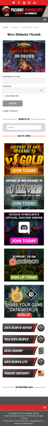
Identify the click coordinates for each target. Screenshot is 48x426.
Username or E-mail (11, 76)
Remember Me (12, 96)
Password (7, 86)
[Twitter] (13, 2)
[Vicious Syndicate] (24, 15)
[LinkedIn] (34, 2)
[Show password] (41, 90)
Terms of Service (21, 421)
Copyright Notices (36, 421)
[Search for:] (24, 127)
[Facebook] (19, 2)
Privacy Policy (8, 421)
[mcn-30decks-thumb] (24, 70)
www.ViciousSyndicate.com (15, 416)
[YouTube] (24, 2)
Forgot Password (10, 111)
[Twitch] (29, 2)
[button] (44, 20)
